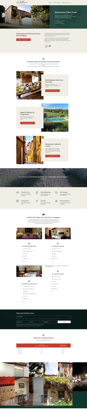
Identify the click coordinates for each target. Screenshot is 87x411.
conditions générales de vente (25, 325)
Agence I (38, 406)
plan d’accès (59, 400)
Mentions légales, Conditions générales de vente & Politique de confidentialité (51, 406)
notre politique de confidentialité (36, 325)
